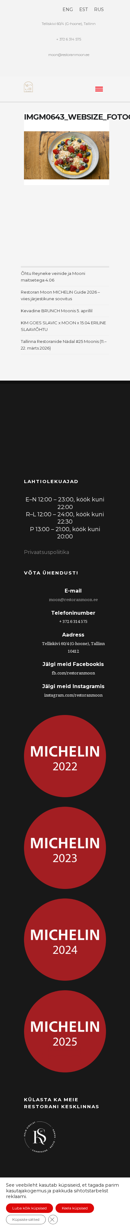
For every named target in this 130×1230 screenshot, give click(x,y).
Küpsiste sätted (25, 1219)
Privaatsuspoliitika (46, 552)
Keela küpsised (75, 1208)
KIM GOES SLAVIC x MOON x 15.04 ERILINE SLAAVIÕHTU (63, 326)
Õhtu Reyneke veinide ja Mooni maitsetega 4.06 (53, 277)
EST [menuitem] (83, 9)
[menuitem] (67, 9)
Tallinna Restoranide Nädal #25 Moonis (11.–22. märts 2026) (64, 345)
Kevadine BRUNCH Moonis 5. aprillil (56, 310)
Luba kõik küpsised (29, 1208)
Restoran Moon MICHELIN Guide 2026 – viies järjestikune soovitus (60, 295)
